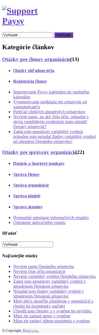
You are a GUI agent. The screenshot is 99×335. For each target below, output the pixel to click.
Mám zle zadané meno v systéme (41, 316)
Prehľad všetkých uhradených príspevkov (49, 111)
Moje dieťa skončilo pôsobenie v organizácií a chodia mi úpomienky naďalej (53, 303)
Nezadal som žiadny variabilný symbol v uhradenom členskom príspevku (48, 293)
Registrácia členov (30, 81)
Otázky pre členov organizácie (36, 59)
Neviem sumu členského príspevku (43, 266)
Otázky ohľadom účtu (33, 70)
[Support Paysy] (26, 21)
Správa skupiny (28, 206)
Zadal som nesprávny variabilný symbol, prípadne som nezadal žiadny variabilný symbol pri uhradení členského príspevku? (54, 136)
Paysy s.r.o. (31, 330)
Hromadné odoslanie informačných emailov (51, 217)
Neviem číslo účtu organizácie (39, 271)
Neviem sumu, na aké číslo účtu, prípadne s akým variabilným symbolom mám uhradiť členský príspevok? (51, 121)
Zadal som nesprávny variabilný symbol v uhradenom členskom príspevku (49, 284)
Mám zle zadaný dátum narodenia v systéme (51, 321)
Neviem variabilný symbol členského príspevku (54, 276)
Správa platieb (26, 195)
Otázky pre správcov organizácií (38, 152)
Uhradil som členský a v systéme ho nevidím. (52, 311)
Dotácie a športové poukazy (39, 163)
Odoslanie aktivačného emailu (39, 222)
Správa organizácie (31, 185)
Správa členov (26, 174)
